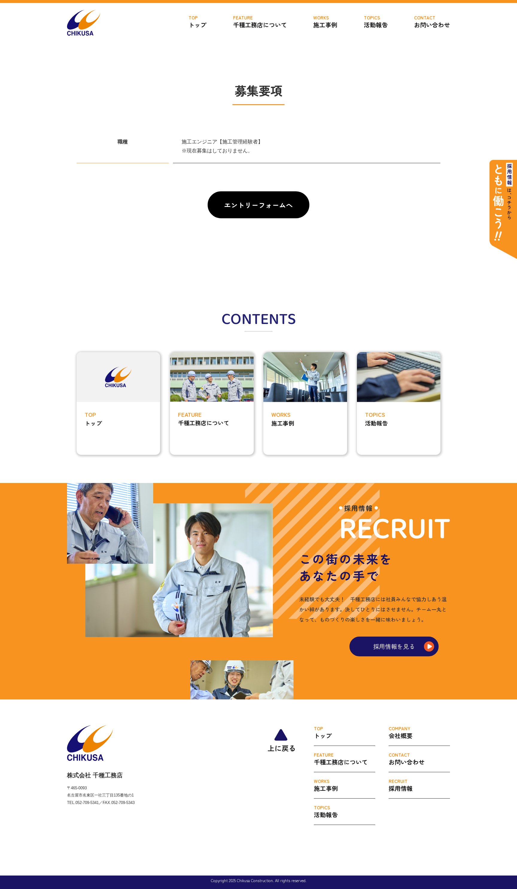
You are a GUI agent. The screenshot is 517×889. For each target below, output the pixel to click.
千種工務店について (260, 21)
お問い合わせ (432, 21)
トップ (197, 21)
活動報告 (376, 21)
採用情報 (401, 785)
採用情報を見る (394, 646)
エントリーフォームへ (258, 205)
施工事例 (325, 21)
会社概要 (401, 732)
